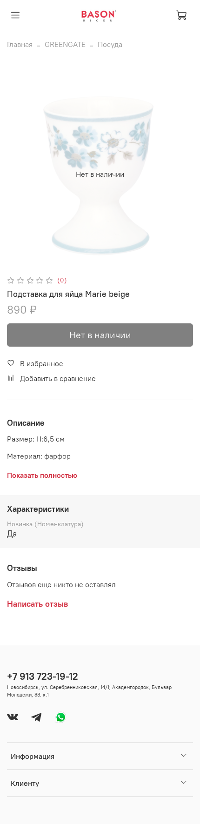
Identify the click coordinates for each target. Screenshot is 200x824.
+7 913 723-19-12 (42, 676)
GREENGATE (65, 44)
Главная (20, 44)
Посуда (110, 44)
